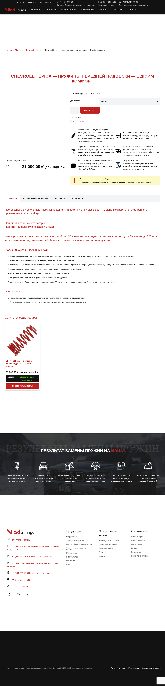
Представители (138, 540)
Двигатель (75, 101)
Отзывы (134, 548)
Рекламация (71, 553)
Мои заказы (133, 668)
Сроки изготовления (108, 544)
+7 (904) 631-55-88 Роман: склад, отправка (31, 573)
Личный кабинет (118, 668)
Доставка (103, 552)
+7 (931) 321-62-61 (130, 2)
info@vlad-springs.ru (21, 540)
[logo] (15, 10)
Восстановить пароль (151, 668)
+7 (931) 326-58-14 (67, 2)
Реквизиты (136, 552)
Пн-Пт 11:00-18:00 (20, 587)
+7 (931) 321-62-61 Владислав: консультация (32, 556)
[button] (144, 10)
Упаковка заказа (106, 548)
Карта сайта (136, 544)
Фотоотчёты (71, 561)
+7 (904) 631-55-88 (108, 2)
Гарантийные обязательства (79, 544)
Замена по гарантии (75, 540)
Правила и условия (140, 556)
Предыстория (137, 537)
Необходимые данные (109, 541)
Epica (39, 50)
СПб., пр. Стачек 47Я (21, 580)
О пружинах (71, 537)
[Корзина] (149, 9)
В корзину (90, 110)
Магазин (19, 50)
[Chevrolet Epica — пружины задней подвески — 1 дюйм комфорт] (22, 340)
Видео (69, 565)
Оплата (102, 556)
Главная (8, 50)
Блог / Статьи (72, 557)
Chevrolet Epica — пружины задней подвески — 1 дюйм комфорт (19, 363)
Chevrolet (29, 50)
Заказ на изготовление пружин (76, 548)
